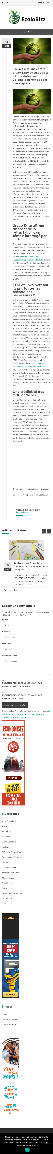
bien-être (6, 831)
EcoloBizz (43, 495)
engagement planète (11, 857)
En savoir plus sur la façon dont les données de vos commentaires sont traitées (26, 714)
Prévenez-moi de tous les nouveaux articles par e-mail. (22, 697)
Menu (41, 2)
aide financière (9, 821)
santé (10, 590)
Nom (5, 619)
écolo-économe (9, 841)
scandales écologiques (38, 489)
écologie (6, 847)
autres (5, 826)
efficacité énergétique (12, 852)
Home (4, 1014)
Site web (6, 643)
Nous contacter (9, 1024)
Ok (27, 1150)
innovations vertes (10, 872)
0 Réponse (28, 495)
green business (9, 867)
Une (14, 495)
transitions (7, 898)
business (6, 836)
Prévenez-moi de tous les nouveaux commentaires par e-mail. (22, 684)
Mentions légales (10, 1019)
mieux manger (8, 878)
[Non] (49, 1143)
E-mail (6, 631)
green (5, 862)
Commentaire (9, 655)
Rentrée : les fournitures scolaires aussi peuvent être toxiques (31, 566)
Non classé (7, 883)
